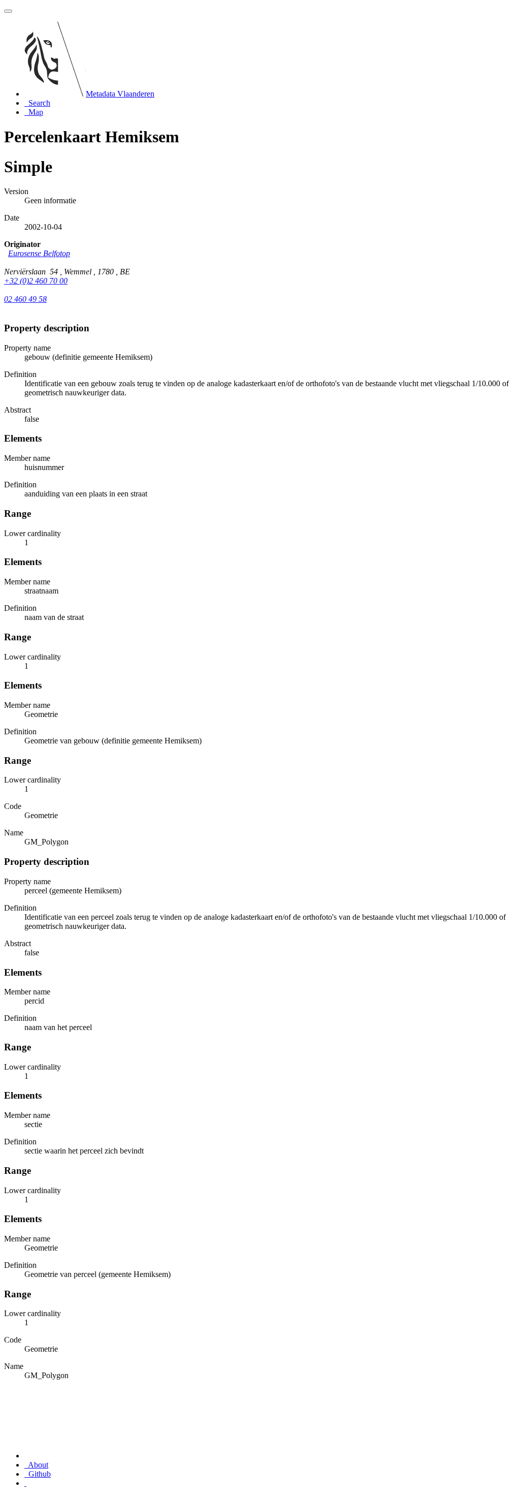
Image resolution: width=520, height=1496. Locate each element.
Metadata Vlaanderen (120, 93)
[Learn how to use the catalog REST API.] (25, 1483)
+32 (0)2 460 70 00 (36, 280)
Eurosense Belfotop (39, 253)
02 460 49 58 (25, 299)
